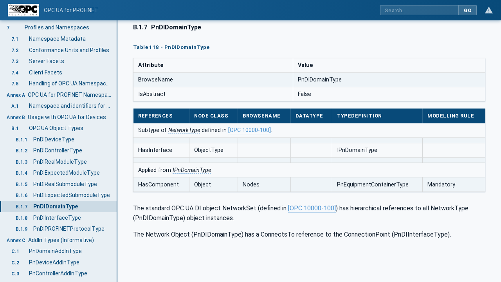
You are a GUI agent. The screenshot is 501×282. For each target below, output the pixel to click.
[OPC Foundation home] (23, 10)
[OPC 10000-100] (249, 130)
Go (467, 10)
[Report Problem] (489, 10)
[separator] (117, 151)
